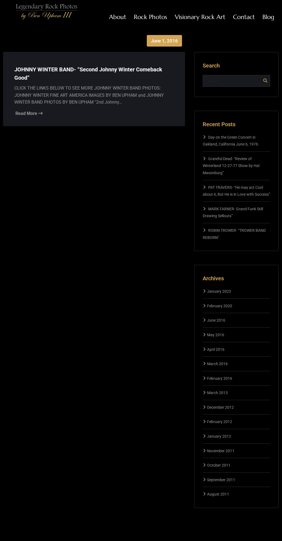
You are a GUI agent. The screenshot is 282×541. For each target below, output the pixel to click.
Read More (26, 113)
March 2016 (217, 364)
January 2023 (219, 291)
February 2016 (219, 378)
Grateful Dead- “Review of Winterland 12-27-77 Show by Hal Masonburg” (231, 166)
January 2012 (219, 436)
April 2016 (215, 349)
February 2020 (219, 306)
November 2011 (220, 451)
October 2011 (219, 465)
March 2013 (217, 393)
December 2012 (220, 407)
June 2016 (216, 320)
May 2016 (215, 335)
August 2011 (218, 494)
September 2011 (221, 480)
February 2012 (219, 421)
